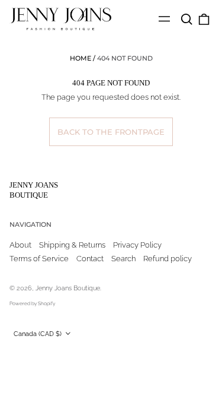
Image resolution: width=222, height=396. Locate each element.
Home (80, 58)
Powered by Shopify (32, 303)
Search (123, 258)
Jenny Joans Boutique (33, 189)
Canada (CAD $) (38, 334)
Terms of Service (39, 258)
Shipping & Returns (72, 244)
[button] (186, 19)
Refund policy (167, 258)
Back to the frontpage (111, 132)
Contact (90, 258)
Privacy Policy (137, 244)
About (20, 244)
